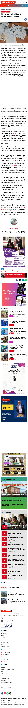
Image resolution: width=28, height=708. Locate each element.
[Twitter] (20, 280)
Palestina (5, 661)
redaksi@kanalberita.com (10, 621)
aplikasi (16, 133)
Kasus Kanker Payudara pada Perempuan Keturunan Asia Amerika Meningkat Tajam (16, 538)
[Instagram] (5, 693)
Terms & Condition (6, 687)
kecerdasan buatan (7, 657)
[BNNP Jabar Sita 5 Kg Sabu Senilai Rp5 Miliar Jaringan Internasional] (4, 348)
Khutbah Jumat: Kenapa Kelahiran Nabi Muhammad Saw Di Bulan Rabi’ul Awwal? (16, 543)
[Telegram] (23, 280)
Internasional (4, 642)
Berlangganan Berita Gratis (8, 669)
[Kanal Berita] (8, 2)
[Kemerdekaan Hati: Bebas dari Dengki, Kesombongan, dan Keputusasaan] (4, 587)
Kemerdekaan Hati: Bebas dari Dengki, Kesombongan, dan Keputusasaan (16, 586)
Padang (14, 165)
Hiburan (3, 640)
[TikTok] (10, 693)
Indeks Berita (4, 674)
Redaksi (3, 685)
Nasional (8, 11)
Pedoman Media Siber (6, 682)
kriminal (8, 271)
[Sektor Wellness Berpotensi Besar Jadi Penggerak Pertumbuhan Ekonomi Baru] (4, 314)
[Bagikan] (25, 19)
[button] (21, 2)
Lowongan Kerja (5, 678)
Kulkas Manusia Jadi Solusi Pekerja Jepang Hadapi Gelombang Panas (15, 570)
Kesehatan (4, 644)
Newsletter (3, 680)
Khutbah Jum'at (5, 646)
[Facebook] (17, 280)
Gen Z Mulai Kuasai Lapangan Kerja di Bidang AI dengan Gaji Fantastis (17, 339)
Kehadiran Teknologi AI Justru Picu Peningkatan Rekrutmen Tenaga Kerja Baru (16, 554)
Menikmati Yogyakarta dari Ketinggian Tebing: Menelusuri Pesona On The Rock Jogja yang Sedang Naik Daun (16, 593)
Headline (3, 11)
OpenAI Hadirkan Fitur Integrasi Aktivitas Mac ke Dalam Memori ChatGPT (18, 356)
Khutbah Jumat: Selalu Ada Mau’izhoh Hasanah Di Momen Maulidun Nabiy (12, 499)
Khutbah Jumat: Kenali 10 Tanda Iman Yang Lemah (12, 505)
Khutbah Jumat (6, 652)
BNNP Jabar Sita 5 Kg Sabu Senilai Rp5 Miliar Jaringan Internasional (16, 347)
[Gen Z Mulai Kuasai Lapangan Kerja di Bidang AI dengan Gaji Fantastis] (4, 339)
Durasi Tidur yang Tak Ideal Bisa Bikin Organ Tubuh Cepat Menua (16, 565)
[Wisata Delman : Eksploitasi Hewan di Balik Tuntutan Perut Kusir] (4, 601)
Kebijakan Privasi (5, 676)
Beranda (3, 667)
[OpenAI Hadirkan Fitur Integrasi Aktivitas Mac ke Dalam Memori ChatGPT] (4, 357)
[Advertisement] (14, 92)
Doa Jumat (5, 659)
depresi (23, 69)
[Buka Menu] (23, 2)
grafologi (3, 271)
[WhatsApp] (25, 280)
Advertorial (4, 633)
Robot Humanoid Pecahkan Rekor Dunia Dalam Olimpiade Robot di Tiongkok (17, 321)
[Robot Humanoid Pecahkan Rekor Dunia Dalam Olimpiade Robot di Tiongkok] (4, 322)
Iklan (2, 671)
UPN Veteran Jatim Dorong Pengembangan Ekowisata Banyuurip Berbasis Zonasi (15, 532)
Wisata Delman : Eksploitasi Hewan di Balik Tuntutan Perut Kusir (16, 600)
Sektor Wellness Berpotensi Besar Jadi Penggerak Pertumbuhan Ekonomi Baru (17, 313)
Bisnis (11, 316)
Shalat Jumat (6, 654)
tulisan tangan (15, 271)
